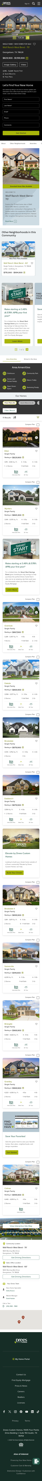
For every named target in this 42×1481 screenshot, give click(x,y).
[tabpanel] (21, 377)
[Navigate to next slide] (32, 250)
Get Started (21, 133)
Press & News (21, 1385)
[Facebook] (4, 1411)
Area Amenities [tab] (11, 359)
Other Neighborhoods (17, 143)
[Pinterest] (21, 1411)
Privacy (15, 1420)
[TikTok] (38, 1411)
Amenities (33, 143)
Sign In (27, 4)
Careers (21, 1391)
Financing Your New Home (21, 1460)
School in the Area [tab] (30, 359)
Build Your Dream (14, 872)
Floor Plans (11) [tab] (10, 403)
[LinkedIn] (32, 1411)
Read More (9, 221)
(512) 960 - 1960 (11, 1306)
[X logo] (9, 1411)
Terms (27, 1420)
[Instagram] (15, 1411)
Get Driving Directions (21, 1257)
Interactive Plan (16, 475)
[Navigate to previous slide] (16, 349)
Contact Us (21, 1374)
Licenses (21, 1402)
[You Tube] (26, 1411)
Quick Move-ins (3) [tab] (26, 403)
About (3, 143)
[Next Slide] (27, 37)
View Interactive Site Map (21, 1226)
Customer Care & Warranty (21, 1465)
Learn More (17, 341)
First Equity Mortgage (21, 1380)
